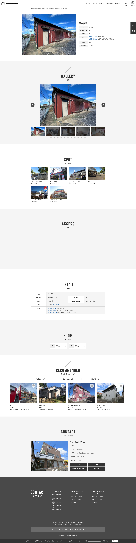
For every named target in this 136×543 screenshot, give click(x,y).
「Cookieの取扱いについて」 (94, 541)
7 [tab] (57, 137)
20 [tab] (75, 137)
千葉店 (74, 497)
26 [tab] (84, 137)
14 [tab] (67, 137)
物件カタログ (58, 524)
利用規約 (78, 524)
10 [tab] (61, 137)
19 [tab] (74, 137)
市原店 (74, 502)
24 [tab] (81, 137)
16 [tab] (70, 137)
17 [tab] (71, 137)
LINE (96, 465)
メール (78, 465)
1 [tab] (48, 137)
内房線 (90, 36)
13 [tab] (65, 137)
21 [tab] (77, 137)
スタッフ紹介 (80, 522)
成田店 (80, 499)
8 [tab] (58, 137)
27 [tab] (85, 137)
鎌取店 (80, 497)
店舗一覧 (101, 3)
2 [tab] (50, 137)
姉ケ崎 (95, 39)
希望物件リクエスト (78, 469)
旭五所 (58, 305)
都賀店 (74, 499)
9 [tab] (60, 137)
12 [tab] (64, 137)
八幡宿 (95, 36)
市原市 (54, 305)
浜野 (94, 38)
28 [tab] (87, 137)
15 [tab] (68, 137)
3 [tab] (51, 137)
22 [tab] (78, 137)
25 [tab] (82, 137)
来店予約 (133, 5)
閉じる (114, 541)
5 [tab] (54, 137)
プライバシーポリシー (69, 524)
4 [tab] (53, 137)
